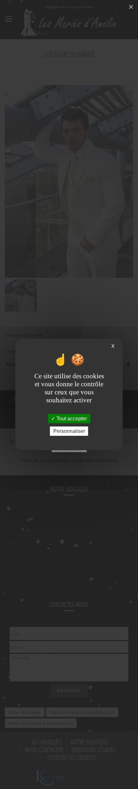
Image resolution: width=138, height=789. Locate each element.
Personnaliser (69, 431)
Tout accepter (71, 418)
